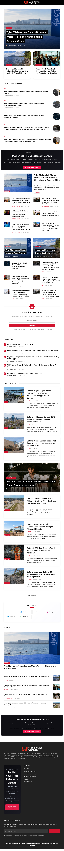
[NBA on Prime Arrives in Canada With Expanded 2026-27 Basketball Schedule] (56, 116)
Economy (38, 65)
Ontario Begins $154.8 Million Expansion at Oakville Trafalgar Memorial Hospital (40, 526)
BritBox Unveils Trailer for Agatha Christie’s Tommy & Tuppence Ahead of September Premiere (21, 213)
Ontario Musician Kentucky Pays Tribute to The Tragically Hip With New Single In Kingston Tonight (21, 293)
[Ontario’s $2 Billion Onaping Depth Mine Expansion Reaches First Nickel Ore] (14, 552)
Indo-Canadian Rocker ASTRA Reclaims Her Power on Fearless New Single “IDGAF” (51, 201)
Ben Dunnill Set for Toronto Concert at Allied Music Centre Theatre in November (25, 695)
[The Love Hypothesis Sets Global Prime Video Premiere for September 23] (37, 212)
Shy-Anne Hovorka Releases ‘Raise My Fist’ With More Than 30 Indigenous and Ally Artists (21, 201)
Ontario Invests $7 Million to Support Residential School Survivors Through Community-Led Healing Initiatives (27, 140)
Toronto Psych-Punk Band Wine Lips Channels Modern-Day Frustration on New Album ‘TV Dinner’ (47, 71)
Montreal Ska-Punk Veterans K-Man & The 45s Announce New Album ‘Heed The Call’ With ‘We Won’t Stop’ (50, 227)
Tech (5, 401)
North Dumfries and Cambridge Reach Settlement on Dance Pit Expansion (32, 350)
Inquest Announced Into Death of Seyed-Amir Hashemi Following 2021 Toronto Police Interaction (50, 293)
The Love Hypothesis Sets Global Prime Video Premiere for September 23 (51, 213)
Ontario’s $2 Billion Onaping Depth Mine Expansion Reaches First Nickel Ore (41, 550)
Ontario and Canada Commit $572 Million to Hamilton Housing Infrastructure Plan (41, 419)
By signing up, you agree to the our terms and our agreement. (32, 329)
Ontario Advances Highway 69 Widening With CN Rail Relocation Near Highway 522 (41, 574)
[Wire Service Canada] (32, 2)
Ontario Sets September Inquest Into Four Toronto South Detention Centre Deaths (24, 104)
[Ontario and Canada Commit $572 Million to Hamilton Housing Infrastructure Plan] (14, 421)
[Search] (59, 3)
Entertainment (16, 206)
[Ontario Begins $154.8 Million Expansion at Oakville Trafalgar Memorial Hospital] (14, 528)
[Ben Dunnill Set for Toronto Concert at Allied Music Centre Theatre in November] (32, 477)
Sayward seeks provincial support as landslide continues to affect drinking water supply (33, 358)
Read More (37, 192)
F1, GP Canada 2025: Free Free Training (20, 344)
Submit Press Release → (32, 167)
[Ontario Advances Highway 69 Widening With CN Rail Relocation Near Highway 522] (14, 576)
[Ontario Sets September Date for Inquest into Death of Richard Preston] (56, 92)
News (5, 88)
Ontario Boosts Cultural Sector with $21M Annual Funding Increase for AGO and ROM (41, 443)
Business (8, 28)
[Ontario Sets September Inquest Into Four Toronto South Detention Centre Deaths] (56, 104)
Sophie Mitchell (12, 45)
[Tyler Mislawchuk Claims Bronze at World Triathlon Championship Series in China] (32, 29)
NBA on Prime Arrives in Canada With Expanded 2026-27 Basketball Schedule (24, 116)
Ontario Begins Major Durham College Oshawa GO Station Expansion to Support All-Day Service (39, 394)
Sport (5, 112)
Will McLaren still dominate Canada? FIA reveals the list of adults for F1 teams (31, 366)
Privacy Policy (42, 329)
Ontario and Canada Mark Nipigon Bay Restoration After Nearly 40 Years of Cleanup (17, 71)
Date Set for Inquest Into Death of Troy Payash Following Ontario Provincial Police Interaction (51, 280)
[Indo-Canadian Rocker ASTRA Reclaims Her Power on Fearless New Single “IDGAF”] (37, 199)
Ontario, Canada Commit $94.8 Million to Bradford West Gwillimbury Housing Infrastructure (42, 501)
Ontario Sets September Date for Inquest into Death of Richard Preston (26, 92)
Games (13, 298)
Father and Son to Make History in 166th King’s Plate (25, 373)
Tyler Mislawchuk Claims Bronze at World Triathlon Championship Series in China (26, 37)
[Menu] (5, 3)
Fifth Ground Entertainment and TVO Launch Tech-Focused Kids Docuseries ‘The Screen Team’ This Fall (21, 227)
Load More (31, 595)
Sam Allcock (12, 361)
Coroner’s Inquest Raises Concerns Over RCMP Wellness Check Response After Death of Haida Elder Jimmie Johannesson (26, 128)
